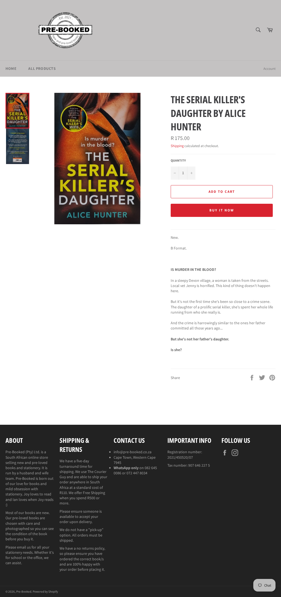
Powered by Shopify (45, 591)
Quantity (178, 160)
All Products (42, 68)
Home (10, 68)
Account (269, 68)
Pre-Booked (23, 591)
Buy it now (221, 210)
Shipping (177, 145)
